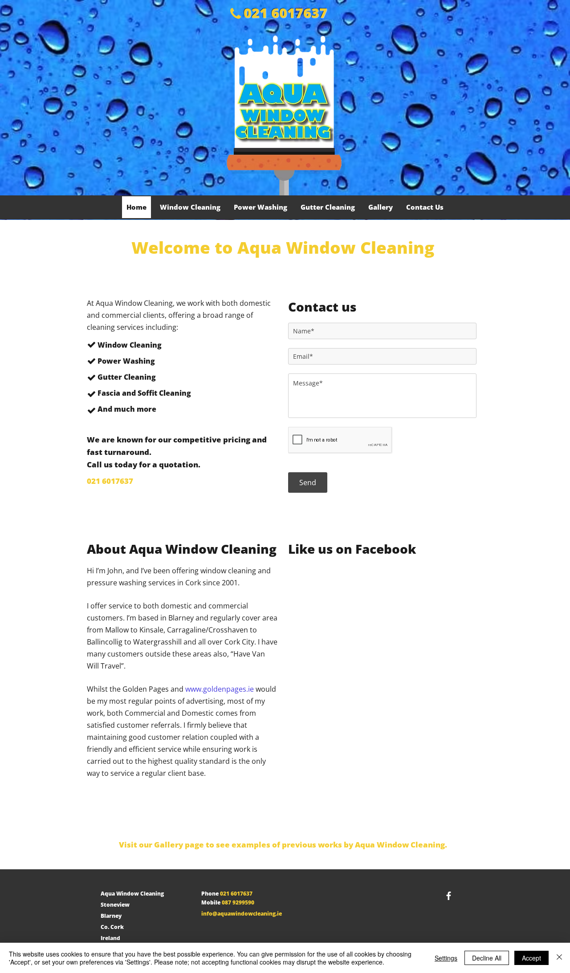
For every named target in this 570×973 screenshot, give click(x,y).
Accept (531, 957)
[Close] (559, 958)
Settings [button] (446, 957)
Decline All (486, 957)
